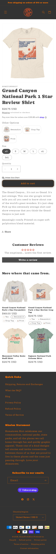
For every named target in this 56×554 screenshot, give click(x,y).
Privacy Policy (13, 402)
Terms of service (21, 544)
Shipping (6, 112)
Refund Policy (13, 408)
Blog (7, 396)
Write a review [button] (28, 260)
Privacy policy (40, 540)
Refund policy (25, 540)
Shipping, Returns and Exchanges (24, 384)
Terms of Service (14, 415)
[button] (5, 12)
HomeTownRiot (26, 537)
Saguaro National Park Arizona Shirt (39, 357)
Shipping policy (38, 544)
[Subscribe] (45, 480)
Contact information (29, 548)
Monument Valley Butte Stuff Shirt (13, 357)
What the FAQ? (13, 390)
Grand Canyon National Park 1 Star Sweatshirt (14, 308)
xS (6, 151)
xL (42, 151)
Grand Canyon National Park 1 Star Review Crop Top (40, 309)
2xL (7, 157)
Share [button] (8, 231)
